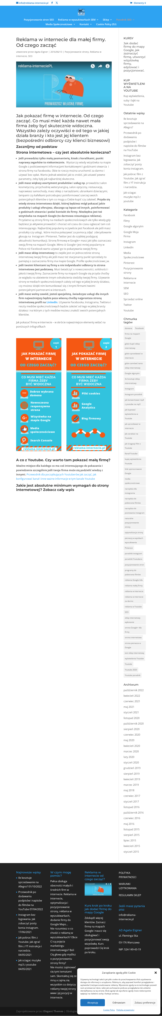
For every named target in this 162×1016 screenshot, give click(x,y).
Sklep (106, 20)
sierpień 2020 (132, 729)
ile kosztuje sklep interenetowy (132, 381)
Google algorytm (133, 226)
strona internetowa (133, 637)
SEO (30, 56)
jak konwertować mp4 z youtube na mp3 (134, 402)
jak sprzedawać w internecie (132, 426)
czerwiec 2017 (132, 796)
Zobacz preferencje (145, 1002)
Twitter (128, 305)
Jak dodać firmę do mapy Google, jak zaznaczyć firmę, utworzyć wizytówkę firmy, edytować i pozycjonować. (135, 57)
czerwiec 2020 (132, 734)
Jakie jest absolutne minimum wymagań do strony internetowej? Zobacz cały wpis (62, 487)
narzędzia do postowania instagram (134, 510)
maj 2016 (129, 824)
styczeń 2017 (131, 801)
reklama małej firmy (134, 585)
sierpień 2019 (132, 773)
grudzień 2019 (132, 768)
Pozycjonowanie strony (77, 51)
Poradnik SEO (124, 20)
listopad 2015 (132, 829)
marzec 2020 (131, 751)
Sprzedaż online (133, 299)
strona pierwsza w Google (133, 645)
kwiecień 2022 (132, 695)
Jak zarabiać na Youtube (131, 435)
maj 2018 (129, 790)
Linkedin (129, 247)
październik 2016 (134, 812)
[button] (155, 972)
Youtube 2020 (131, 669)
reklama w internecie (134, 591)
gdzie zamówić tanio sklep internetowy (134, 365)
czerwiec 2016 (132, 818)
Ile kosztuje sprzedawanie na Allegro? (134, 123)
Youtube (129, 310)
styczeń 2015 (131, 851)
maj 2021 (129, 707)
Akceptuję (92, 1002)
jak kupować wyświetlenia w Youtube (131, 414)
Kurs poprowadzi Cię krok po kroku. (97, 948)
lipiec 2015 (130, 840)
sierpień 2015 (132, 835)
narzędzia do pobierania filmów (133, 500)
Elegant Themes (53, 1011)
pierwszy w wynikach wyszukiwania (134, 540)
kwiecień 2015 (132, 846)
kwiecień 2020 (132, 746)
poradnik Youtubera (133, 559)
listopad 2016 (132, 807)
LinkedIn (52, 302)
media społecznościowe (132, 480)
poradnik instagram (133, 553)
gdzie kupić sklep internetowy (132, 345)
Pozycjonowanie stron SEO (39, 20)
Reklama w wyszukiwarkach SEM (77, 20)
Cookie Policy (109, 1010)
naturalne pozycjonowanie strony (132, 522)
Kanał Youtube (131, 453)
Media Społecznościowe (59, 24)
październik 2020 (134, 723)
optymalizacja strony (134, 532)
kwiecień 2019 (132, 779)
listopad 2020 (132, 718)
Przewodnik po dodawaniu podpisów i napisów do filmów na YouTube (135, 141)
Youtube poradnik (132, 675)
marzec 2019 (131, 785)
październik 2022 (134, 690)
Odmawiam (118, 1002)
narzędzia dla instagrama (131, 490)
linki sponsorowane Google (133, 471)
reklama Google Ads (134, 580)
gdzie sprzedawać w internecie (134, 355)
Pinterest (129, 263)
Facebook (129, 215)
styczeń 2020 (131, 762)
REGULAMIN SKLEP (130, 895)
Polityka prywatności (125, 1010)
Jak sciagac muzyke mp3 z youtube (132, 197)
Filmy (127, 221)
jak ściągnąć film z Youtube (133, 445)
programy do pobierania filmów (133, 572)
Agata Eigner (41, 51)
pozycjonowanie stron (134, 564)
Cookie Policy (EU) (106, 24)
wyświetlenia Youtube (134, 658)
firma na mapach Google (132, 335)
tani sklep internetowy (134, 653)
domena (128, 328)
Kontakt (84, 24)
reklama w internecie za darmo (134, 598)
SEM (126, 288)
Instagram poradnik (133, 394)
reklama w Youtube (133, 606)
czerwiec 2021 (132, 701)
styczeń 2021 (131, 712)
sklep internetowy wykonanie (132, 619)
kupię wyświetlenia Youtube (133, 461)
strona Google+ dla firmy (133, 629)
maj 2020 (129, 740)
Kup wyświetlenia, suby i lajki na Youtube (134, 100)
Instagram (130, 242)
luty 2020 (129, 757)
